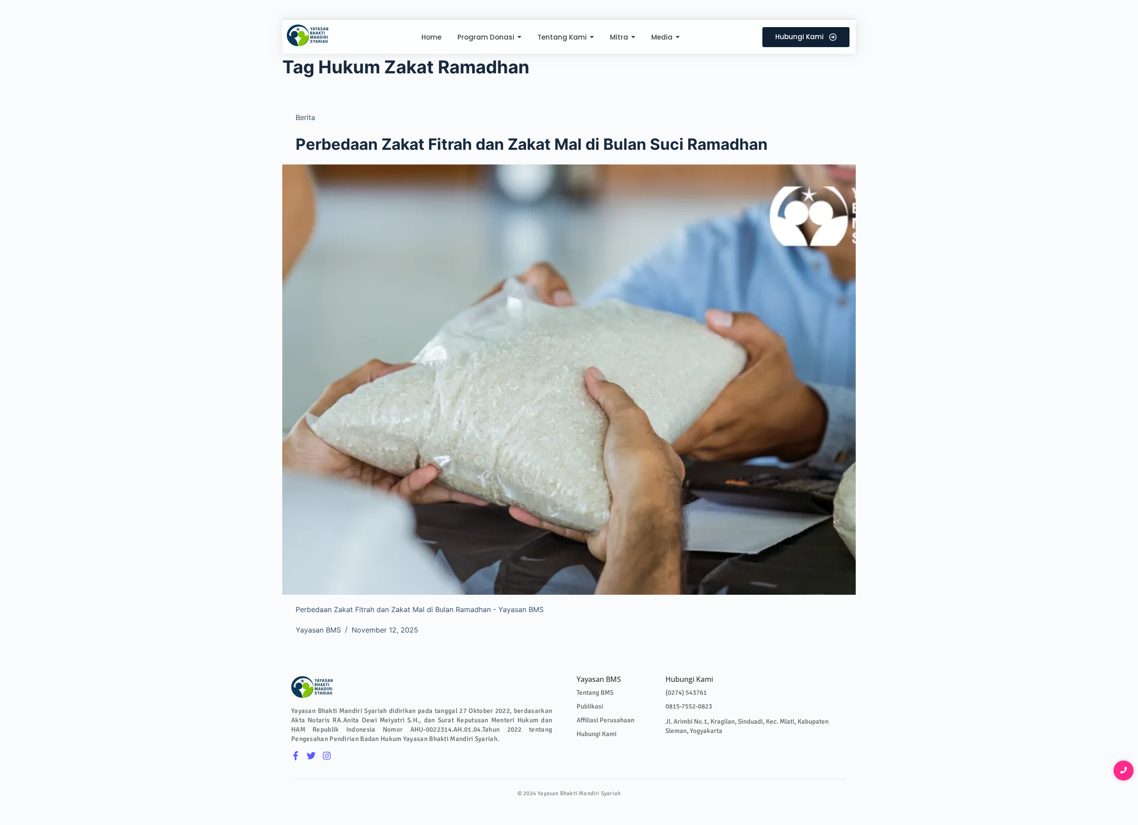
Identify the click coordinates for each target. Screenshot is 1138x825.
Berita (305, 117)
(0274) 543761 (686, 693)
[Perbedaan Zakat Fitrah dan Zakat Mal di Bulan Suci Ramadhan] (569, 379)
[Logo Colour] (308, 35)
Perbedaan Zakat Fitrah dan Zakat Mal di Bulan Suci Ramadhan (532, 144)
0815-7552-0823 (688, 706)
